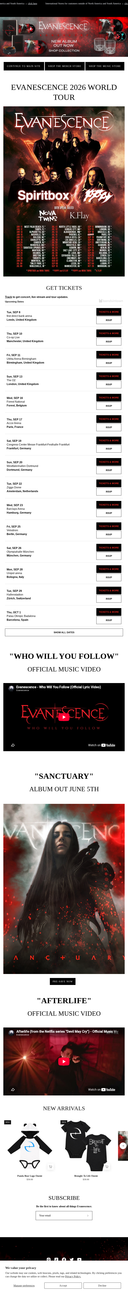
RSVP (109, 320)
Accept (63, 1285)
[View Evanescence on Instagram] (48, 1259)
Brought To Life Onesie (86, 1176)
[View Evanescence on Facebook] (64, 1259)
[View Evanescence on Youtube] (79, 1259)
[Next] (123, 1145)
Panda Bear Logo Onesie (29, 1176)
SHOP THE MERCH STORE (64, 66)
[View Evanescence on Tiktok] (56, 1259)
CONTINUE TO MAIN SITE (23, 66)
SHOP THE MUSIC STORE (105, 66)
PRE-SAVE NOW (63, 981)
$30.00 (30, 1180)
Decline (102, 1285)
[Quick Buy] (51, 1167)
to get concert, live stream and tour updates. (36, 297)
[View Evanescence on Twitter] (71, 1259)
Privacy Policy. (73, 1276)
